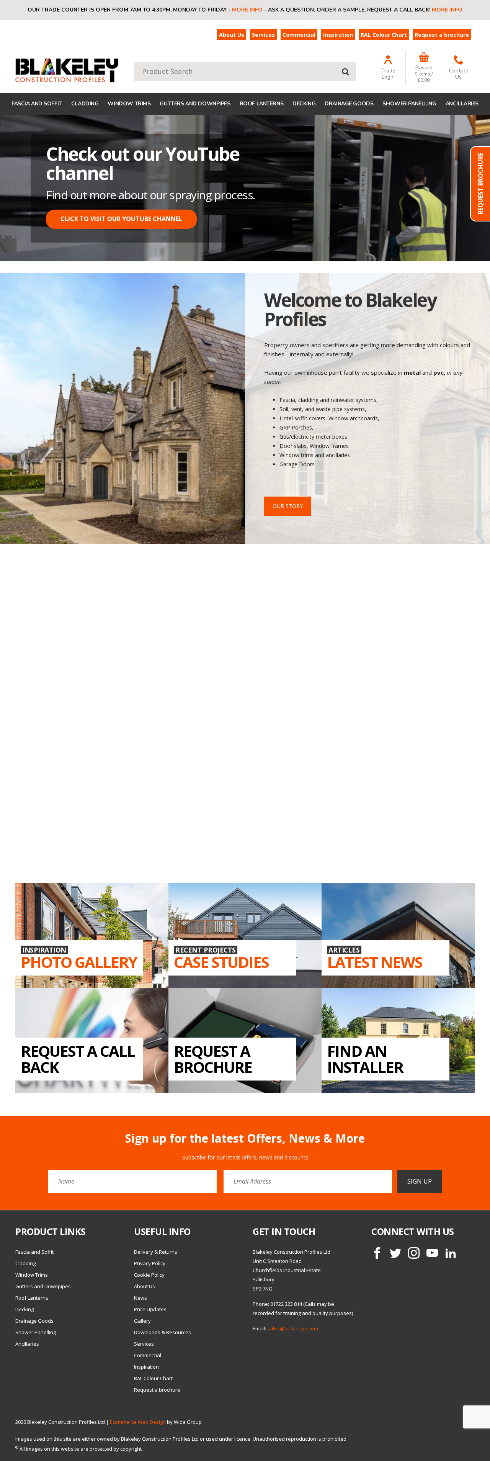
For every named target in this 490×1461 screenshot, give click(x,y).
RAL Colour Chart (384, 34)
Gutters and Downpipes (195, 103)
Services (263, 34)
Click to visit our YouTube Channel (121, 219)
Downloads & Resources (162, 1332)
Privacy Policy (149, 1263)
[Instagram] (414, 1253)
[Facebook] (377, 1253)
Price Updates (150, 1309)
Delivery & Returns (155, 1251)
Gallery (142, 1320)
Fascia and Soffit (36, 103)
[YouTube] (432, 1253)
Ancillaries (462, 103)
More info (247, 9)
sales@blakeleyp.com (292, 1328)
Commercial (299, 34)
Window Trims (129, 103)
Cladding (85, 103)
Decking (303, 103)
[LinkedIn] (450, 1253)
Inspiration (338, 34)
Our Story (288, 506)
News (140, 1297)
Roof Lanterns (262, 103)
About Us (231, 34)
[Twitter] (395, 1253)
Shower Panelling (409, 103)
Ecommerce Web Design (138, 1421)
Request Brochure (480, 184)
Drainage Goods (349, 103)
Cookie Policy (149, 1274)
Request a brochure (442, 34)
